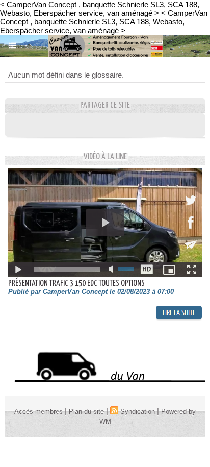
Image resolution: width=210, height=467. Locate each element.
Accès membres (38, 411)
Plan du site (86, 411)
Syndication (137, 411)
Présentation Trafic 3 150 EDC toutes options (76, 283)
